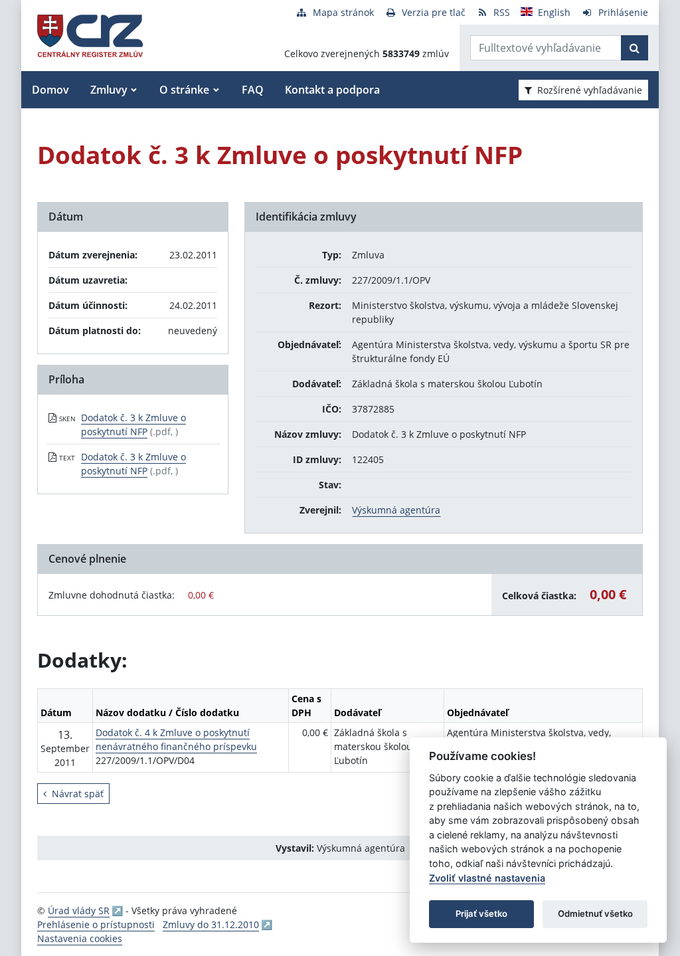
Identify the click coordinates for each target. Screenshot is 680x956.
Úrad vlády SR (79, 910)
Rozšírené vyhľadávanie (589, 90)
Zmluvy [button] (109, 89)
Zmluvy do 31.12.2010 (211, 924)
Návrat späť (78, 793)
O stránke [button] (184, 89)
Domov (50, 89)
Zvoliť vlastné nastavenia (487, 878)
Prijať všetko (481, 913)
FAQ (253, 89)
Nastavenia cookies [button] (79, 938)
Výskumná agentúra (396, 510)
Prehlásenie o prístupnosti (96, 924)
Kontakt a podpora (332, 89)
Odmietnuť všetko (595, 913)
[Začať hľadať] (634, 47)
